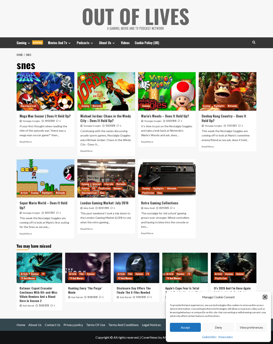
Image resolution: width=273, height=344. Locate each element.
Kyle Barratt (28, 305)
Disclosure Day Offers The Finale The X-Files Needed (134, 290)
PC (93, 188)
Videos (125, 42)
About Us (105, 42)
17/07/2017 (232, 125)
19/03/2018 (50, 120)
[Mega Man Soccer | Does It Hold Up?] (45, 91)
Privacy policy (225, 336)
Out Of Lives (135, 16)
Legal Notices (151, 325)
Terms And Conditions (123, 325)
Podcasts (83, 42)
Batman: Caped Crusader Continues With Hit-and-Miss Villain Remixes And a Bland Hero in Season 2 (38, 294)
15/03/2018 (110, 125)
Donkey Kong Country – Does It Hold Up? (224, 118)
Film (82, 273)
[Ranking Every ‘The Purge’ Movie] (88, 268)
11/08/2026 (141, 297)
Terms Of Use (95, 325)
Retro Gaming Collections (159, 202)
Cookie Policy (209, 336)
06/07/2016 (104, 208)
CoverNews (149, 337)
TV (43, 273)
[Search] (253, 42)
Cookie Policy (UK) (147, 42)
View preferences (251, 327)
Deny (218, 327)
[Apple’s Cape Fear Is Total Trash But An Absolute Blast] (185, 268)
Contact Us (52, 325)
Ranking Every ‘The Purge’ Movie (85, 290)
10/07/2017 (50, 212)
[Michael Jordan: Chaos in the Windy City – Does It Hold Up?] (106, 91)
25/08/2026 (44, 305)
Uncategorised (28, 105)
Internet (97, 184)
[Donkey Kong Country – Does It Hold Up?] (227, 91)
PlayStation (104, 188)
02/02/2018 (171, 120)
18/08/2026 (92, 297)
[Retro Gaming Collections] (167, 178)
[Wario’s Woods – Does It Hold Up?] (167, 91)
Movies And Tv (57, 42)
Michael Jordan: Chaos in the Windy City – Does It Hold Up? (105, 118)
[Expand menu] (29, 43)
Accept (185, 327)
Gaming (29, 42)
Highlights (219, 105)
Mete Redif (89, 208)
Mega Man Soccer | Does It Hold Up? (45, 115)
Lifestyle (108, 184)
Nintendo (97, 105)
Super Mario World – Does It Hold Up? (43, 205)
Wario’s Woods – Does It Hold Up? (165, 115)
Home (21, 325)
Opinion (85, 188)
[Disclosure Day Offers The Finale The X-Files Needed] (136, 268)
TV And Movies (28, 278)
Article (24, 192)
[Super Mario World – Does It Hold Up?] (45, 178)
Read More (26, 141)
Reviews (118, 188)
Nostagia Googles (31, 121)
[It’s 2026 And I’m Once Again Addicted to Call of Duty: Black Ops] (233, 268)
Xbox (102, 192)
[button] (265, 297)
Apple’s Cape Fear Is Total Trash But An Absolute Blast (183, 290)
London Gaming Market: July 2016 (104, 202)
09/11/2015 (164, 208)
